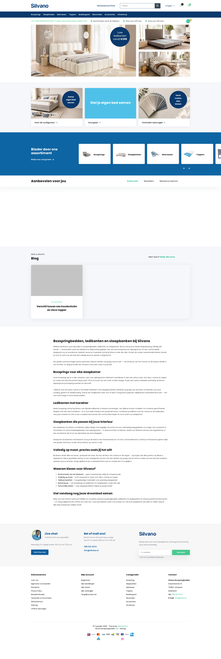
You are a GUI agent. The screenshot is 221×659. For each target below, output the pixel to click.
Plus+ (126, 626)
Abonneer (181, 552)
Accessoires (110, 14)
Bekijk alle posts (167, 257)
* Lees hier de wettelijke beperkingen (151, 557)
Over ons (34, 580)
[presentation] (184, 168)
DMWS (119, 626)
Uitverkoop (122, 14)
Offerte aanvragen (38, 609)
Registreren (85, 580)
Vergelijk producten (89, 594)
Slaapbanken (48, 14)
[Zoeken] (157, 5)
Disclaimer (35, 587)
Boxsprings (36, 14)
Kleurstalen (97, 14)
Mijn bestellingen (88, 584)
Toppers (72, 14)
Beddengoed (84, 14)
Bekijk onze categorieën (41, 160)
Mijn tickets (85, 587)
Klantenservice (37, 601)
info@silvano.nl (91, 550)
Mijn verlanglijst (87, 591)
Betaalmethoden (38, 594)
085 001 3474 (90, 546)
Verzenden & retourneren (41, 598)
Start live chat (40, 552)
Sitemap (34, 605)
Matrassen (61, 14)
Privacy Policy (36, 591)
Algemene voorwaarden (40, 584)
